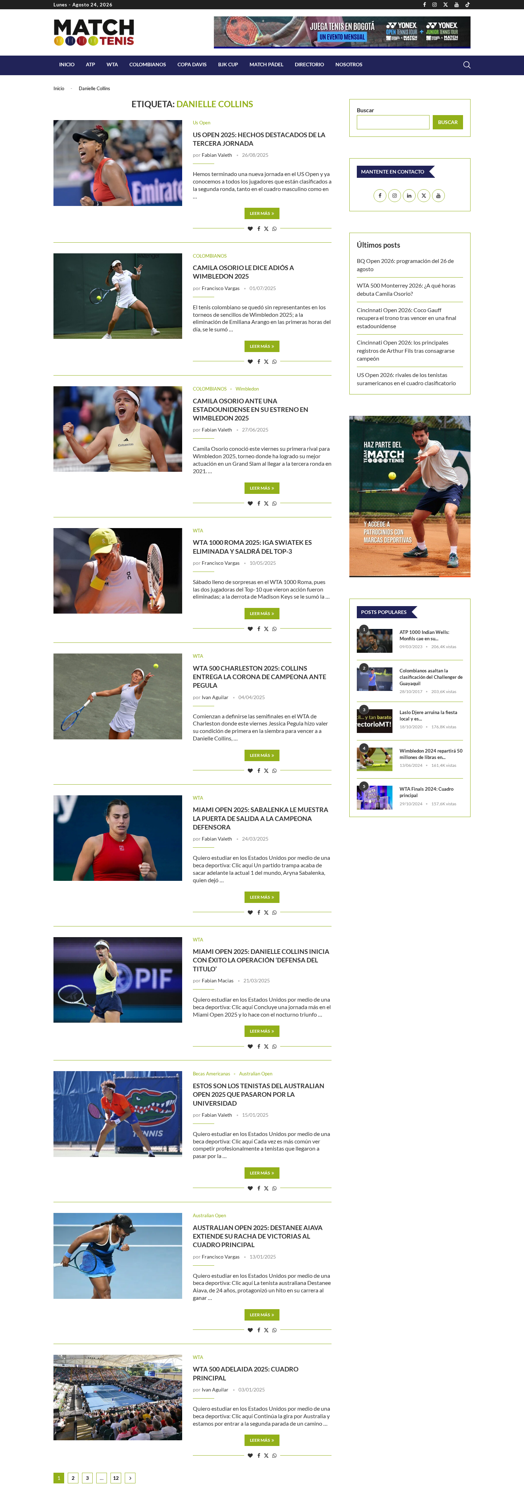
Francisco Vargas (221, 288)
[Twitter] (445, 4)
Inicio (67, 64)
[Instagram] (434, 4)
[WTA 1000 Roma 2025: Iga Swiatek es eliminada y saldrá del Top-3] (117, 571)
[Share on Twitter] (266, 229)
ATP (90, 64)
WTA (112, 64)
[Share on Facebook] (258, 229)
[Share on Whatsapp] (274, 229)
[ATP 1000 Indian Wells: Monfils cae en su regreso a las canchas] (374, 641)
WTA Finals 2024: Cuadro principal (426, 792)
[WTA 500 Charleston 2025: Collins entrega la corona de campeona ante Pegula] (117, 696)
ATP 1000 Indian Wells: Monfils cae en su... (424, 635)
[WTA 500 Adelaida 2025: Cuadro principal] (117, 1397)
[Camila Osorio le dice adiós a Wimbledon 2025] (117, 296)
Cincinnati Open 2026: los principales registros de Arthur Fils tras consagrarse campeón (405, 350)
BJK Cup (228, 64)
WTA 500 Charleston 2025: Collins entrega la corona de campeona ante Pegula (259, 676)
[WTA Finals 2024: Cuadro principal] (374, 798)
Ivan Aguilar (215, 697)
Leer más (260, 213)
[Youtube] (456, 4)
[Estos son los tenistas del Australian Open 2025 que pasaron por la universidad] (117, 1114)
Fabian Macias (217, 980)
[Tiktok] (468, 4)
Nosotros (349, 64)
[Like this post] (250, 229)
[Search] (467, 65)
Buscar (365, 110)
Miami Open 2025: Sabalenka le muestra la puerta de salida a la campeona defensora (260, 818)
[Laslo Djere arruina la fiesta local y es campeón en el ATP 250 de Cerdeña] (374, 721)
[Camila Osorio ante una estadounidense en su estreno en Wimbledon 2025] (117, 429)
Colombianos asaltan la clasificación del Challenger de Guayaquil (431, 677)
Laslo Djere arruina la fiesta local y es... (428, 715)
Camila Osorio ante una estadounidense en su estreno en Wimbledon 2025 (250, 409)
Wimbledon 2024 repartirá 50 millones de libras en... (431, 754)
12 (116, 1478)
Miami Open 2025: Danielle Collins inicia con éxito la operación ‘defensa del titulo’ (261, 960)
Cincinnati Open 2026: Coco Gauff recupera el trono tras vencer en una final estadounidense (406, 317)
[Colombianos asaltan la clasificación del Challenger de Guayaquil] (374, 679)
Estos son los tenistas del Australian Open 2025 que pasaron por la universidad (258, 1094)
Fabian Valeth (217, 155)
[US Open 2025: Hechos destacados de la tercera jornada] (117, 163)
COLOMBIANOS (147, 64)
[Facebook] (424, 4)
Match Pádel (266, 64)
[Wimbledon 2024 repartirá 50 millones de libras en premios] (374, 759)
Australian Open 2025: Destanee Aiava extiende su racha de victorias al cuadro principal (258, 1236)
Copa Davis (192, 64)
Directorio (309, 64)
